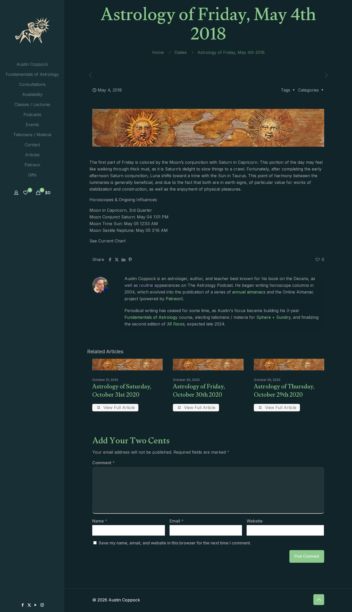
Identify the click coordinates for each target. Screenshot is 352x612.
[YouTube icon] (36, 604)
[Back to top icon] (318, 599)
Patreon (173, 298)
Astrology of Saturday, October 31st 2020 (122, 391)
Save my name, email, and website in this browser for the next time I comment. (175, 542)
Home (158, 52)
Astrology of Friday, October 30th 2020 (199, 391)
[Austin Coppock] (32, 29)
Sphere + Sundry (273, 317)
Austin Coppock (142, 285)
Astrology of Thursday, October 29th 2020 (284, 391)
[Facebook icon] (23, 604)
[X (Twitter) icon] (29, 604)
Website (255, 521)
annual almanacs (248, 292)
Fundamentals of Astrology (151, 317)
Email (176, 521)
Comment (103, 462)
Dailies (180, 52)
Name (99, 521)
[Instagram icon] (42, 604)
